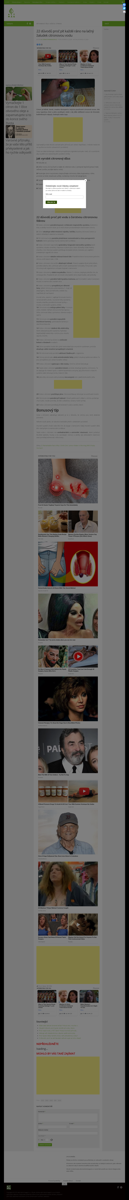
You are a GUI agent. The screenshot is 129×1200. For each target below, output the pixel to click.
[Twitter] (124, 8)
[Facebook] (124, 4)
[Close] (85, 180)
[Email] (124, 12)
